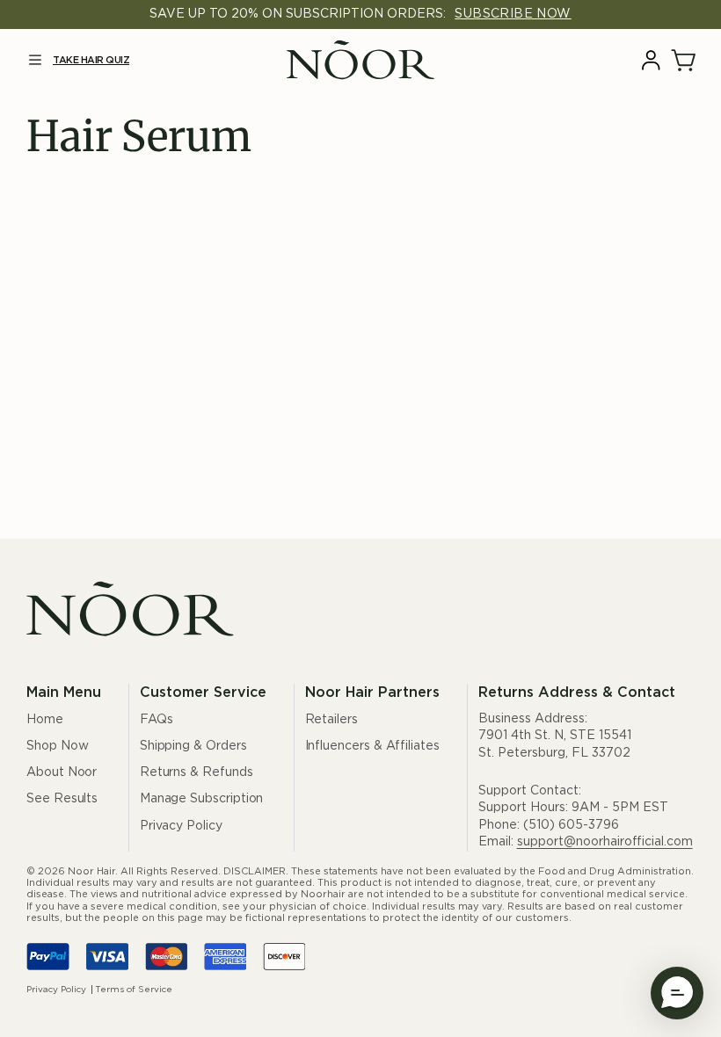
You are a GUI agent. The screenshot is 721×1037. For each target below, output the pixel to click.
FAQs (156, 720)
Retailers (331, 720)
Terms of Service (133, 989)
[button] (34, 60)
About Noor (61, 772)
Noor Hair (91, 871)
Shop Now (57, 746)
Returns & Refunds (196, 772)
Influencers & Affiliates (372, 746)
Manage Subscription (202, 799)
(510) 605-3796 (571, 825)
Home (44, 720)
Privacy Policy (181, 826)
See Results (62, 799)
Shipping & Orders (193, 746)
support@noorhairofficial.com (605, 842)
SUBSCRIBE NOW (513, 14)
